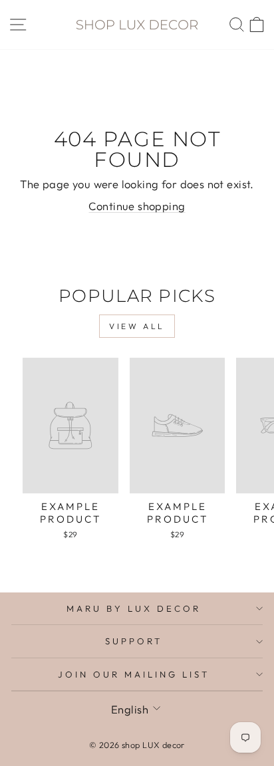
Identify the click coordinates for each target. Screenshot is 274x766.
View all (137, 326)
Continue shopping (136, 206)
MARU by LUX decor (134, 608)
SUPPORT (133, 641)
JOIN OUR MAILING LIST (133, 674)
